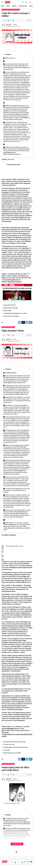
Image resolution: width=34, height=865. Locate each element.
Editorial (5, 763)
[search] (23, 2)
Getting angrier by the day (10, 308)
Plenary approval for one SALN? (12, 753)
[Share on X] (8, 20)
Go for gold (6, 750)
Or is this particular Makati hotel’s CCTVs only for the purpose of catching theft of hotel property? (16, 490)
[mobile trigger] (3, 2)
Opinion (4, 9)
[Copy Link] (11, 20)
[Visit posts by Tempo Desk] (3, 25)
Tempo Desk (8, 24)
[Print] (13, 20)
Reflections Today (14, 9)
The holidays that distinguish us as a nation (15, 313)
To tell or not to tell (8, 744)
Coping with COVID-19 (9, 305)
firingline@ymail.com (11, 728)
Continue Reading (17, 844)
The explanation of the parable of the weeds (15, 747)
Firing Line (5, 327)
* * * (8, 520)
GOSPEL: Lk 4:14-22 (10, 58)
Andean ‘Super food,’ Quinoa (11, 316)
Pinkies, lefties (7, 310)
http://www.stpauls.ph (14, 282)
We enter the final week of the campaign (14, 741)
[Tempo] (7, 2)
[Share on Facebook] (5, 20)
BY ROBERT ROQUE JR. (11, 372)
